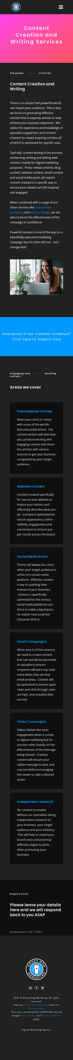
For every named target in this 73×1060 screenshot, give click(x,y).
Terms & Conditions (35, 1004)
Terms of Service (51, 1015)
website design (40, 212)
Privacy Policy (28, 1015)
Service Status (36, 1008)
